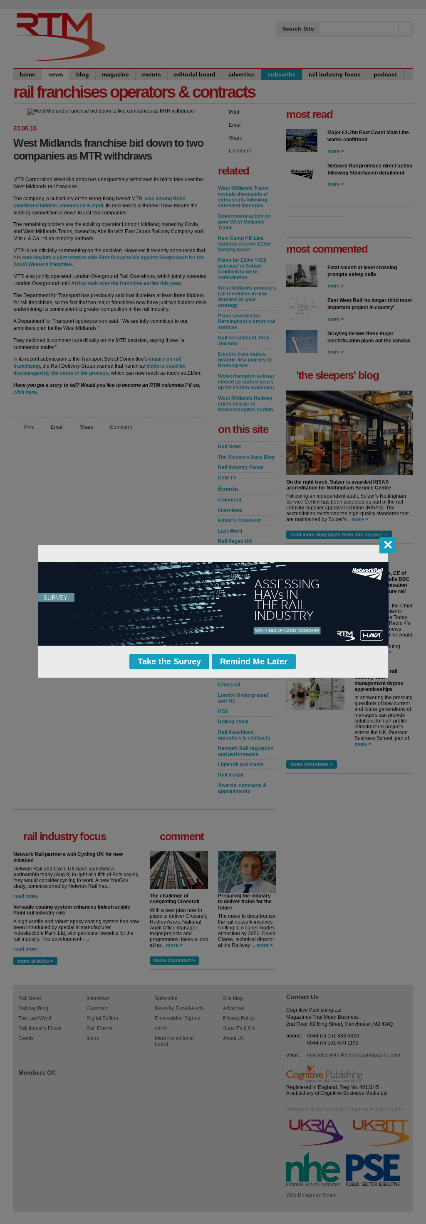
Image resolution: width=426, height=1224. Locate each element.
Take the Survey (169, 661)
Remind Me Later (253, 661)
